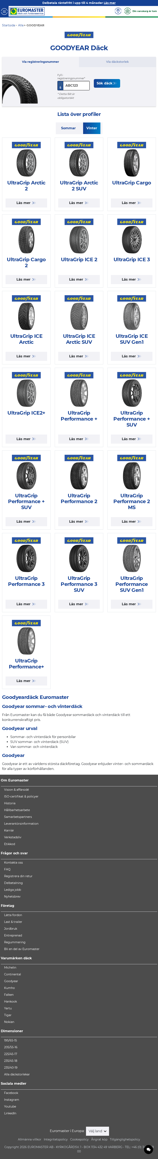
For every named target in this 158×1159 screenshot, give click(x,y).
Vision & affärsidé (16, 790)
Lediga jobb (12, 890)
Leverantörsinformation (21, 824)
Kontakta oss (13, 862)
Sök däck (105, 83)
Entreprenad (13, 935)
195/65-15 (10, 1040)
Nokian (9, 1022)
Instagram (11, 1100)
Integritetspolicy (56, 1139)
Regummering (15, 942)
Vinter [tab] (91, 128)
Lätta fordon (13, 915)
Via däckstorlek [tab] (117, 61)
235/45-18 (10, 1061)
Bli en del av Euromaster (22, 949)
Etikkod (9, 844)
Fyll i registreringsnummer (70, 76)
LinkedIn (10, 1113)
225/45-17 (10, 1054)
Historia (9, 803)
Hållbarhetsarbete (17, 810)
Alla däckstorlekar (17, 1074)
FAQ (7, 869)
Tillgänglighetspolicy (125, 1139)
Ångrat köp (99, 1139)
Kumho (9, 988)
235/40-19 (10, 1067)
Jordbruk (10, 928)
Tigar (8, 1015)
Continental (12, 974)
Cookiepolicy (79, 1139)
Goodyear (11, 981)
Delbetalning (13, 883)
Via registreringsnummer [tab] (40, 61)
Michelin (10, 967)
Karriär (9, 830)
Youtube (10, 1106)
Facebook (11, 1093)
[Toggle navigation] (4, 11)
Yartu (8, 1008)
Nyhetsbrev (12, 896)
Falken (9, 995)
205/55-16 (10, 1047)
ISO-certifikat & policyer (21, 796)
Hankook (10, 1001)
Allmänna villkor (29, 1139)
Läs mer (23, 203)
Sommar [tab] (68, 128)
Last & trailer (13, 922)
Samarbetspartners (18, 817)
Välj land (96, 1131)
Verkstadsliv (12, 837)
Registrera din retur (18, 876)
